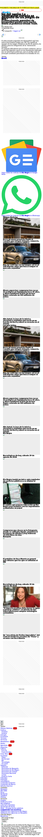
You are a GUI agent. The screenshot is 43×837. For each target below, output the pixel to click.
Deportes (3, 747)
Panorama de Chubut (9, 771)
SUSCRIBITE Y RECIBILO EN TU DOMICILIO (19, 8)
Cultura (3, 749)
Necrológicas (5, 803)
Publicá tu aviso (6, 802)
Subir (4, 821)
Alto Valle (3, 791)
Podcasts (3, 779)
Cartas (4, 775)
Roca (2, 792)
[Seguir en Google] (2, 36)
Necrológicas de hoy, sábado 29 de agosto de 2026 (18, 456)
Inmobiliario (4, 781)
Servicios (3, 740)
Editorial (5, 767)
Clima (4, 757)
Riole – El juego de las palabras (11, 808)
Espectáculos (6, 752)
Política (3, 730)
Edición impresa (6, 786)
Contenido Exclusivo (7, 783)
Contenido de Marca (7, 784)
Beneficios (4, 816)
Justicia (4, 733)
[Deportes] (7, 12)
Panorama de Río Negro (10, 770)
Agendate (5, 745)
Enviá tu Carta (7, 776)
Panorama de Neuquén (10, 768)
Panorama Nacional (9, 773)
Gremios (5, 732)
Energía (3, 735)
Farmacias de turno (7, 806)
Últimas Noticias (8, 728)
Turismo (3, 738)
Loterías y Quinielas (7, 805)
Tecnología (6, 762)
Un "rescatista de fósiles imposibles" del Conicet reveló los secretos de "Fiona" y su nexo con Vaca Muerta (21, 636)
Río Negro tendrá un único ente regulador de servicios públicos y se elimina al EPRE (21, 481)
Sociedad (3, 756)
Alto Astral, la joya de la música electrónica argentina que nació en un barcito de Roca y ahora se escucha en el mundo (21, 321)
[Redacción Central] (2, 25)
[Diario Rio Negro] (2, 823)
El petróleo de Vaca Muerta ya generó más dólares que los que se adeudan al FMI (20, 560)
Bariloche (4, 794)
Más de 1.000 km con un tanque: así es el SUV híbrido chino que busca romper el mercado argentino (21, 266)
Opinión (3, 765)
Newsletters (7, 741)
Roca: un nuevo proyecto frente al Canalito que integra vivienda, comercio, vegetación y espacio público (21, 241)
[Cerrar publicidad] (2, 721)
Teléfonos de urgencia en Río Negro (13, 811)
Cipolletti (3, 795)
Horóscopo (6, 759)
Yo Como (5, 764)
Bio (3, 760)
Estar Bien (6, 754)
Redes (2, 743)
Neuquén (3, 789)
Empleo (3, 800)
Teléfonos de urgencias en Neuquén (13, 813)
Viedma (3, 797)
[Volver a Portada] (22, 10)
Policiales (3, 778)
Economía (4, 736)
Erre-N (4, 750)
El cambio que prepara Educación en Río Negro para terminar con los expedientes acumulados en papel (21, 506)
